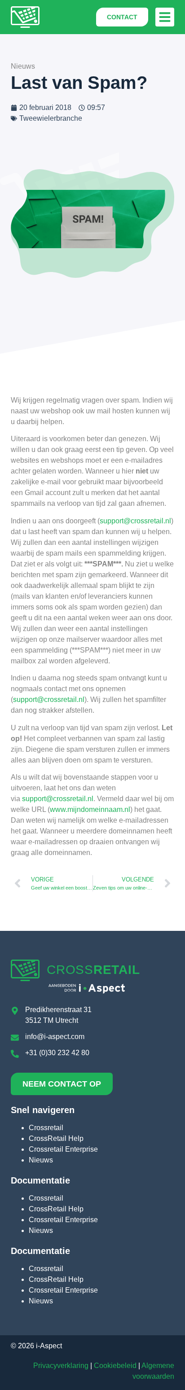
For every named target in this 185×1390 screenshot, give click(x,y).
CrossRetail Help (56, 1138)
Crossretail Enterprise (63, 1149)
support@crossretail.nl (135, 521)
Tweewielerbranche (50, 118)
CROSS (93, 970)
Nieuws (41, 1160)
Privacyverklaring (60, 1365)
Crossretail (46, 1127)
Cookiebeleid (115, 1365)
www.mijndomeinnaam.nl (90, 809)
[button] (164, 17)
